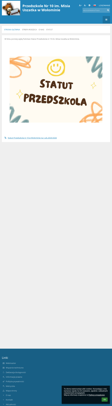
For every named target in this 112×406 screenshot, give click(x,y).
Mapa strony (11, 390)
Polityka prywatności (15, 381)
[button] (89, 5)
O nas (8, 395)
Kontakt (9, 399)
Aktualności (11, 404)
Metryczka (10, 386)
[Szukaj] (108, 10)
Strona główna (12, 29)
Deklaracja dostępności (16, 372)
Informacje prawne (14, 377)
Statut (49, 29)
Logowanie (104, 5)
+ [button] (81, 5)
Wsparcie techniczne (14, 367)
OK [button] (104, 400)
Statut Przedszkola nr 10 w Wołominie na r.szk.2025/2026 (32, 138)
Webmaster (11, 363)
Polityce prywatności (97, 395)
